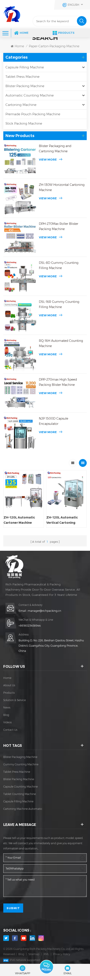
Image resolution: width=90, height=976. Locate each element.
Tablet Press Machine (22, 77)
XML (46, 954)
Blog (6, 715)
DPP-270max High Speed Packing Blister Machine (58, 382)
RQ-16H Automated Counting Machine (61, 343)
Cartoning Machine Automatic (22, 808)
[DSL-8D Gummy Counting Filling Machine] (20, 276)
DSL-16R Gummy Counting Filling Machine (59, 304)
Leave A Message (46, 966)
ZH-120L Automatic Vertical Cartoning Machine (62, 520)
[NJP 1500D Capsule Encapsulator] (20, 432)
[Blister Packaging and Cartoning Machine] (20, 160)
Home (24, 32)
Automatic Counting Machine (29, 95)
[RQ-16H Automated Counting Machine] (20, 354)
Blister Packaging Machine (20, 757)
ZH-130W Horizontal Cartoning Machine (62, 187)
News (6, 707)
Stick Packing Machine (23, 123)
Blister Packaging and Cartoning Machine (55, 148)
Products (66, 32)
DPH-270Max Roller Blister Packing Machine (58, 226)
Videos (7, 722)
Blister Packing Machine (24, 86)
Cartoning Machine (20, 105)
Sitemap (33, 954)
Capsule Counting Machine (20, 786)
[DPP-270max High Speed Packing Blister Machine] (20, 393)
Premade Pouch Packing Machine (32, 114)
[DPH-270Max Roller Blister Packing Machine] (20, 237)
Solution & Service (14, 700)
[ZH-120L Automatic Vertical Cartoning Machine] (66, 490)
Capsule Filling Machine (24, 67)
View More (48, 159)
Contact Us (10, 729)
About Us (9, 685)
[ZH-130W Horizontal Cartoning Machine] (20, 198)
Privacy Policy (61, 954)
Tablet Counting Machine (19, 794)
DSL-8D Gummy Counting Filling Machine (58, 265)
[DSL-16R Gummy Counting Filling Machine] (20, 315)
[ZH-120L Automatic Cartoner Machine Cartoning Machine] (23, 490)
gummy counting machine (20, 764)
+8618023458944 (30, 625)
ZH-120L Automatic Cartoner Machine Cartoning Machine (19, 520)
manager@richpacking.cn (44, 610)
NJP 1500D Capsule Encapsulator (53, 421)
